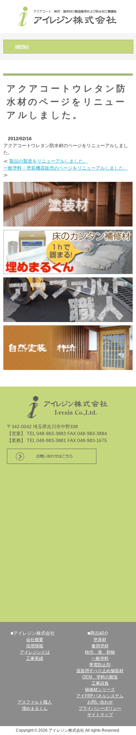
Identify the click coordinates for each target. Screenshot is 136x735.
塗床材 (99, 639)
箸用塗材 (100, 646)
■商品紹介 (98, 633)
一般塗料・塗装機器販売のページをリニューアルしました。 (65, 168)
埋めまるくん (35, 708)
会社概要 (34, 639)
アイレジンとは (35, 652)
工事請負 (100, 683)
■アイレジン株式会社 (33, 633)
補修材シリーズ (100, 689)
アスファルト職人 (34, 702)
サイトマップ (100, 715)
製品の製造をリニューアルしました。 (48, 161)
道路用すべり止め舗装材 (99, 671)
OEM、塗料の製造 (100, 677)
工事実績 (34, 658)
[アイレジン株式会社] (68, 16)
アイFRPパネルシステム (99, 696)
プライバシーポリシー (100, 708)
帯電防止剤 (100, 665)
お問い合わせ (100, 702)
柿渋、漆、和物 (100, 652)
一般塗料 (100, 658)
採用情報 (34, 646)
